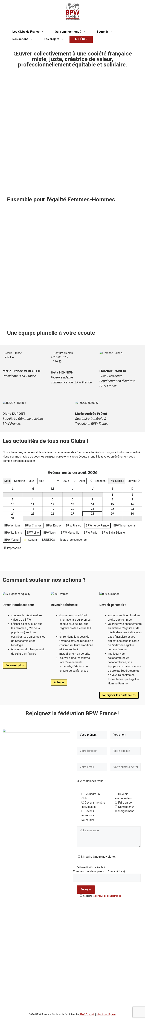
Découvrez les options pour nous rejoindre (106, 306)
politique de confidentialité (108, 896)
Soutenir (102, 31)
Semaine (19, 481)
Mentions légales (106, 1014)
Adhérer (59, 682)
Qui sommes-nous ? (68, 31)
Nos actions (20, 39)
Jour (31, 481)
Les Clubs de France (26, 31)
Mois (7, 481)
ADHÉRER (81, 39)
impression (12, 549)
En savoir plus (15, 665)
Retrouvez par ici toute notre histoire (34, 315)
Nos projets (51, 39)
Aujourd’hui (117, 481)
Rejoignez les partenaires (119, 695)
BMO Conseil (87, 1014)
